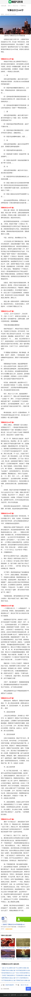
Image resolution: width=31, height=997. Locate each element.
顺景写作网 (13, 995)
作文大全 (15, 5)
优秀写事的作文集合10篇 (8, 978)
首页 (9, 5)
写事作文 (23, 5)
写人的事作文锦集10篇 (22, 968)
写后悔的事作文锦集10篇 (23, 975)
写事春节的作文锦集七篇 (23, 980)
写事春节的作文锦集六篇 (8, 970)
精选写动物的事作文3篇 (12, 985)
